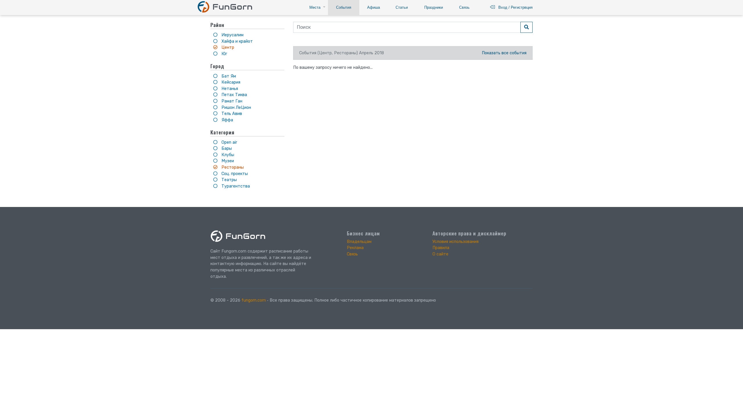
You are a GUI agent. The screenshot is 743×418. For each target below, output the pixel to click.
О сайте (440, 254)
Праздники (433, 7)
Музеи (227, 160)
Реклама (355, 247)
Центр (227, 47)
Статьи (402, 7)
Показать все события (504, 53)
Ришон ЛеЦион (235, 107)
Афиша (373, 7)
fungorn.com (253, 300)
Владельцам (359, 241)
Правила (440, 247)
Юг (223, 53)
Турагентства (235, 186)
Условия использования (455, 241)
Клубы (227, 154)
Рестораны (232, 167)
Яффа (226, 120)
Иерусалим (232, 35)
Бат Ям (228, 76)
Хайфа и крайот (236, 41)
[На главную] (224, 6)
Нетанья (229, 88)
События (343, 7)
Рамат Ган (231, 101)
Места (314, 7)
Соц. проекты (234, 173)
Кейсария (230, 82)
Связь (464, 7)
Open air (228, 142)
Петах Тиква (233, 94)
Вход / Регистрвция (514, 7)
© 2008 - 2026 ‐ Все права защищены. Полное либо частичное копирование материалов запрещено (323, 300)
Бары (226, 148)
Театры (228, 179)
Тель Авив (231, 113)
